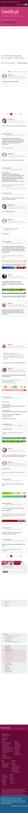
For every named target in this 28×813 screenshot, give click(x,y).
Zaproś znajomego (15, 768)
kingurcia (10, 75)
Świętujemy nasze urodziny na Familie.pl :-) (13, 635)
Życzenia (12, 781)
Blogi (11, 777)
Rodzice (16, 749)
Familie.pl (6, 63)
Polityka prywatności (16, 771)
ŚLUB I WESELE (8, 662)
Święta (3, 781)
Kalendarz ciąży (5, 745)
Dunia (9, 448)
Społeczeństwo (5, 764)
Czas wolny (4, 785)
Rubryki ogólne (18, 746)
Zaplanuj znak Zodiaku (6, 758)
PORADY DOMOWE (8, 671)
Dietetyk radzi (8, 651)
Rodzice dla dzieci (5, 756)
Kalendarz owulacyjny (6, 742)
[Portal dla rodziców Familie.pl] (10, 14)
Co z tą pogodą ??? (8, 638)
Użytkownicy (17, 753)
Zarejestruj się (12, 22)
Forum (2, 55)
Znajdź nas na (19, 4)
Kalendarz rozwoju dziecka (7, 750)
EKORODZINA (7, 647)
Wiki (11, 780)
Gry (3, 753)
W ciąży (3, 778)
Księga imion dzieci (6, 749)
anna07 (10, 368)
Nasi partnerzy (15, 769)
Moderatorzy (14, 765)
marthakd (10, 119)
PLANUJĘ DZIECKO (9, 664)
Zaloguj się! (4, 22)
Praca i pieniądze (9, 658)
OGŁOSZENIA (7, 645)
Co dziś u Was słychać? (9, 637)
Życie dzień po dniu (6, 763)
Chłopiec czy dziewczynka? (7, 748)
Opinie (3, 762)
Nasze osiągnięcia (15, 770)
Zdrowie (7, 661)
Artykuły (12, 778)
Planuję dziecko (18, 748)
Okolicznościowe (5, 766)
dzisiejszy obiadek (8, 640)
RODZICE (6, 665)
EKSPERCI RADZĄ (8, 648)
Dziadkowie (17, 750)
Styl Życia (4, 784)
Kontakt (13, 762)
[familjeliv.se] (26, 5)
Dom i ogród (8, 653)
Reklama (13, 763)
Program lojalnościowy (16, 766)
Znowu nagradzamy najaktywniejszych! (12, 641)
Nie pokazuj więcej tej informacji (19, 806)
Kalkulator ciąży (5, 746)
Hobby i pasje (5, 765)
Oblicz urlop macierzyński (7, 747)
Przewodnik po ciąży (6, 743)
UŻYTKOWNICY (8, 670)
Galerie (11, 779)
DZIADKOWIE (7, 667)
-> (20, 114)
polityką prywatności (6, 803)
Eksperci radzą (18, 745)
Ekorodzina (17, 743)
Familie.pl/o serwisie (9, 654)
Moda (7, 655)
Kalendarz (4, 755)
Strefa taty (17, 752)
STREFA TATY (7, 668)
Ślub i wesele (17, 747)
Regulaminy (14, 764)
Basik (9, 274)
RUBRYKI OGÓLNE (8, 55)
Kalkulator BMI (5, 752)
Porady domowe (18, 754)
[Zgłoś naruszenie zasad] (10, 78)
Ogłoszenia (17, 742)
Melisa (9, 462)
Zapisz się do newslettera (6, 24)
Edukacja (4, 754)
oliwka (9, 303)
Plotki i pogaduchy (17, 55)
